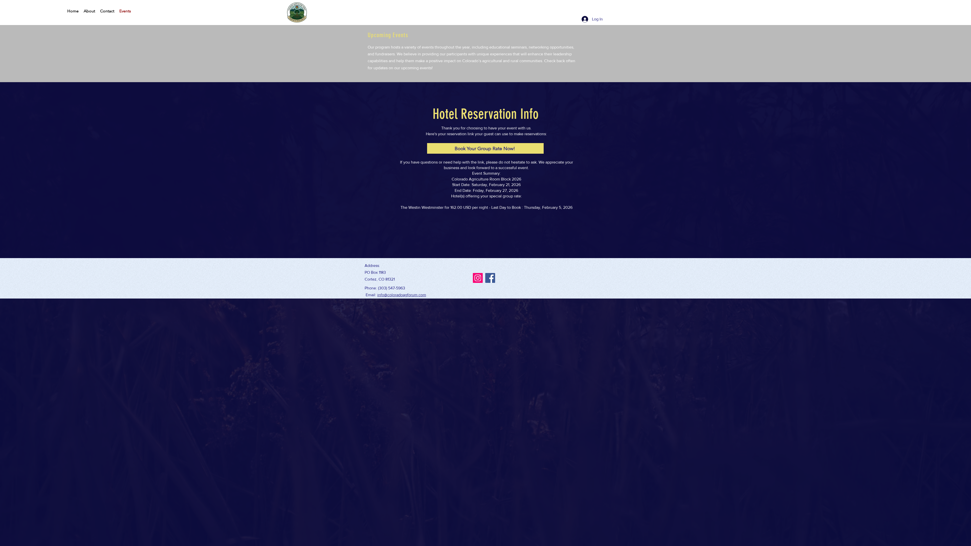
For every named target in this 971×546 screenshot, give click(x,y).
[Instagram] (478, 278)
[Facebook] (490, 278)
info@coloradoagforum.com (401, 295)
